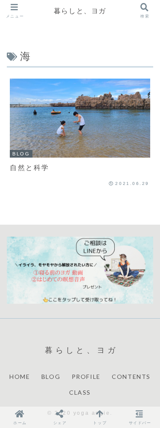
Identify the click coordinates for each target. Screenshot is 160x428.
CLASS (80, 392)
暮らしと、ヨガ (80, 10)
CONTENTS (131, 376)
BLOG (50, 376)
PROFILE (86, 376)
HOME (19, 376)
